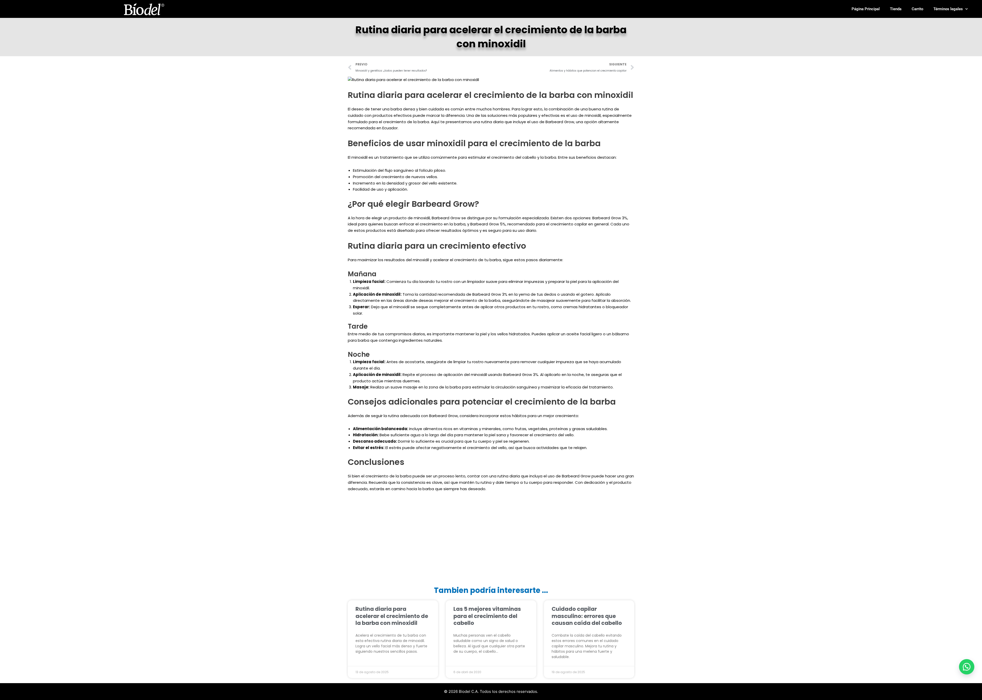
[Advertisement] (491, 540)
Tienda (895, 9)
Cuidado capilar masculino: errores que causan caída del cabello (587, 616)
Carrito (917, 9)
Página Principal (866, 9)
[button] (966, 666)
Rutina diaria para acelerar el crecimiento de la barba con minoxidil (391, 616)
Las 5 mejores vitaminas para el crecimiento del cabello (487, 616)
